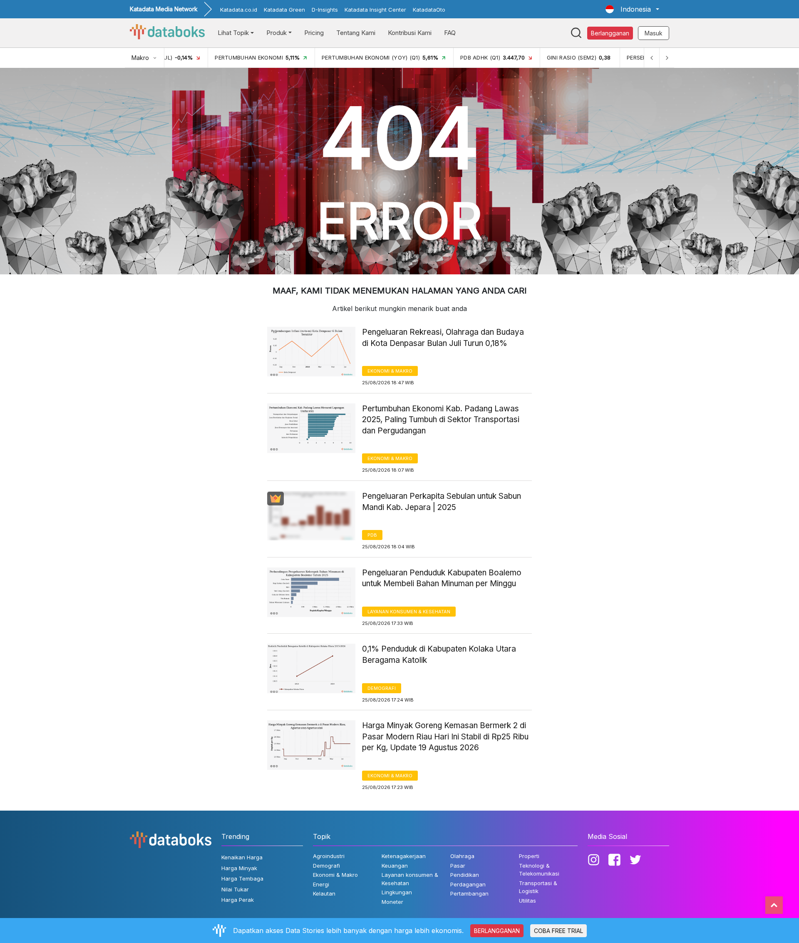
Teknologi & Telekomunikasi (539, 869)
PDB (372, 535)
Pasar (457, 865)
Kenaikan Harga (242, 857)
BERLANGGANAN (497, 930)
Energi (321, 884)
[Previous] (651, 57)
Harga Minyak (239, 868)
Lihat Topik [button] (233, 33)
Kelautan (324, 893)
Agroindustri (329, 856)
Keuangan (395, 865)
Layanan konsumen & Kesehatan (408, 612)
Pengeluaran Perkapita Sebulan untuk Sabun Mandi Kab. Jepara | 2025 (441, 501)
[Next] (666, 57)
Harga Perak (237, 899)
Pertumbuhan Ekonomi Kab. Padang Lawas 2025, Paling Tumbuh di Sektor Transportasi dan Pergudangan (440, 419)
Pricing (314, 33)
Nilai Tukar (235, 889)
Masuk (654, 33)
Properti (529, 856)
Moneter (392, 901)
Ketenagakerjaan (404, 856)
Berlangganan (610, 33)
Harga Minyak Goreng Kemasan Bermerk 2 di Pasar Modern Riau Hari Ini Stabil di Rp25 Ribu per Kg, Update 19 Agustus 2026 (445, 736)
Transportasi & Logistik (538, 887)
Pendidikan (464, 874)
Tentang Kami (355, 33)
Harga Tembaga (242, 878)
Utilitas (527, 900)
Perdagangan (468, 884)
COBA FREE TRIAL (558, 930)
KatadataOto (429, 9)
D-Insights (325, 9)
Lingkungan (397, 892)
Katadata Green (284, 9)
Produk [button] (276, 33)
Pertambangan (469, 893)
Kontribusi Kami (410, 33)
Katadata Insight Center (375, 9)
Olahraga (462, 856)
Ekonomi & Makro (389, 371)
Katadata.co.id (238, 9)
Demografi (381, 688)
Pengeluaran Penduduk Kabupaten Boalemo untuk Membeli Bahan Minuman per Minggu (441, 578)
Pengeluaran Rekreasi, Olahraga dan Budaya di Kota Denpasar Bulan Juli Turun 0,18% (443, 337)
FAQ (450, 33)
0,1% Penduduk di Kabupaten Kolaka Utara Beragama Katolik (439, 654)
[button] (632, 9)
